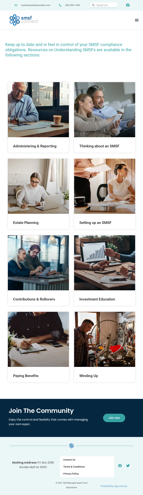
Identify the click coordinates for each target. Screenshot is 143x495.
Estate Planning (26, 223)
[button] (137, 20)
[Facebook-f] (127, 5)
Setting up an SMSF (95, 223)
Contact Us (69, 459)
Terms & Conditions (74, 466)
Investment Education (97, 299)
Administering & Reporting (35, 146)
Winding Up (88, 376)
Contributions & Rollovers (34, 299)
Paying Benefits (26, 376)
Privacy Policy (71, 473)
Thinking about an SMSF (99, 146)
